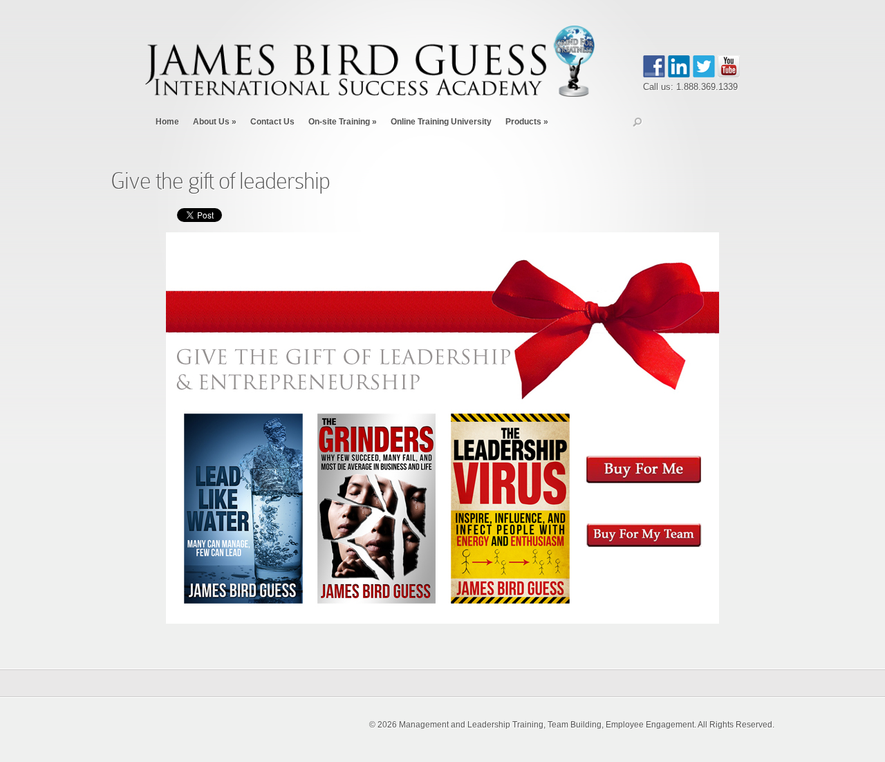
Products (526, 122)
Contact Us (272, 122)
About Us (214, 122)
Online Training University (441, 122)
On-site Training (342, 122)
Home (167, 122)
